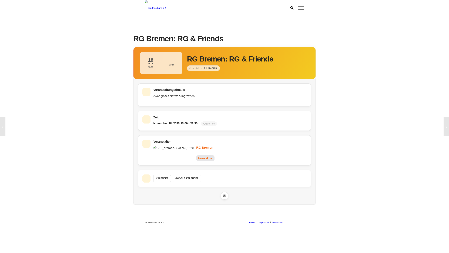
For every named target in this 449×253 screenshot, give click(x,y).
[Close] (224, 196)
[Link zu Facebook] (291, 222)
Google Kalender (187, 178)
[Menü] (300, 8)
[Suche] (292, 8)
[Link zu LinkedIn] (301, 222)
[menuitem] (292, 8)
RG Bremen (204, 147)
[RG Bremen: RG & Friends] (2, 126)
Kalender (162, 178)
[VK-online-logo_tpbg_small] (155, 8)
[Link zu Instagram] (296, 222)
